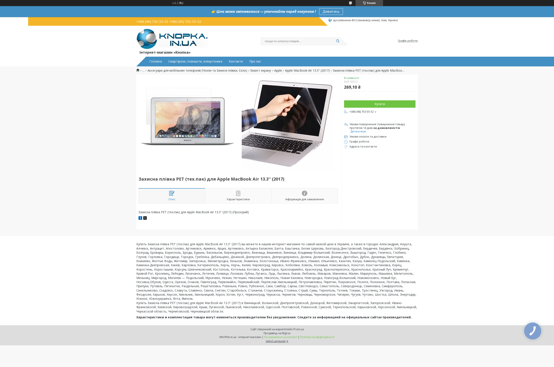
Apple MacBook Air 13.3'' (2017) (307, 70)
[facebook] (140, 218)
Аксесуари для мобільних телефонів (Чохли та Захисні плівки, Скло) (197, 70)
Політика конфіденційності (317, 337)
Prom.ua (298, 329)
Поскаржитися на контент (280, 337)
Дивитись (331, 11)
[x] (145, 218)
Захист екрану (260, 70)
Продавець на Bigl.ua (277, 333)
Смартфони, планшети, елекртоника (195, 61)
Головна (155, 61)
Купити (380, 104)
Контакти (236, 61)
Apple (278, 70)
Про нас (255, 61)
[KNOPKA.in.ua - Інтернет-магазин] (172, 39)
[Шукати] (337, 41)
